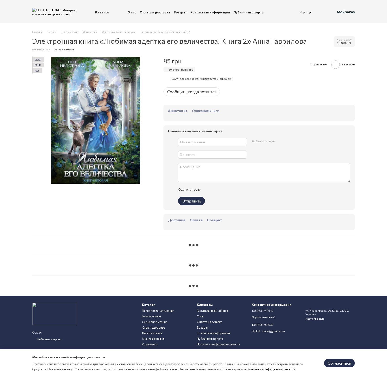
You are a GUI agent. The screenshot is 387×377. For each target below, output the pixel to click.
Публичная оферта (249, 12)
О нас (131, 12)
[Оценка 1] (207, 189)
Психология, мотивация (158, 310)
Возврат (180, 12)
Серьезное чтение (155, 322)
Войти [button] (175, 78)
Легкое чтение (152, 333)
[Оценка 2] (215, 189)
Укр (302, 12)
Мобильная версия (48, 339)
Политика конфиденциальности (218, 344)
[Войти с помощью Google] (287, 141)
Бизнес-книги (151, 316)
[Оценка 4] (229, 189)
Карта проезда (315, 318)
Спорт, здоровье (153, 327)
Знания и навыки (153, 338)
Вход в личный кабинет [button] (212, 310)
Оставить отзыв (64, 49)
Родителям (149, 344)
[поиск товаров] (286, 12)
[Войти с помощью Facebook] (279, 141)
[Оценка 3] (222, 189)
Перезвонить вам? (263, 317)
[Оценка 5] (236, 189)
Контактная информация (210, 12)
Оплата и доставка (155, 12)
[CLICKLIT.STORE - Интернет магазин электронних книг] (54, 313)
